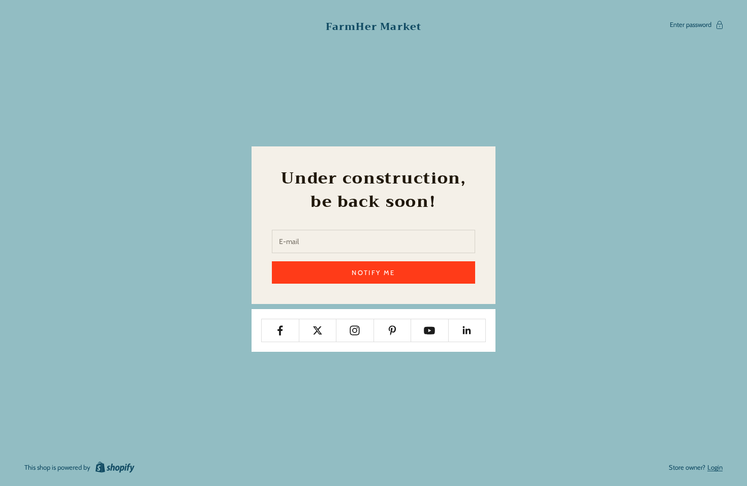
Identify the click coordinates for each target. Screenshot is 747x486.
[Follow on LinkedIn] (467, 330)
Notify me (373, 272)
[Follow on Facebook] (280, 330)
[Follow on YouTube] (429, 330)
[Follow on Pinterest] (392, 330)
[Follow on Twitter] (317, 330)
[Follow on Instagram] (355, 330)
